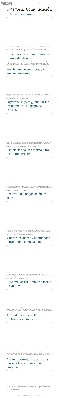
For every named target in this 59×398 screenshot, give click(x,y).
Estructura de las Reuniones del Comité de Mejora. (28, 56)
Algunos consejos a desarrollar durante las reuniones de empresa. (27, 363)
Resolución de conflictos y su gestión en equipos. (26, 71)
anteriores (9, 391)
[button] (39, 3)
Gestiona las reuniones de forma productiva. (28, 284)
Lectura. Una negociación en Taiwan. (26, 196)
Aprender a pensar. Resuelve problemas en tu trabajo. (26, 317)
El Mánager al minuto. (21, 14)
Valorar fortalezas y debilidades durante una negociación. (28, 240)
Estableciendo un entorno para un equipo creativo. (27, 152)
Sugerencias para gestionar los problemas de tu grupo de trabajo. (27, 106)
